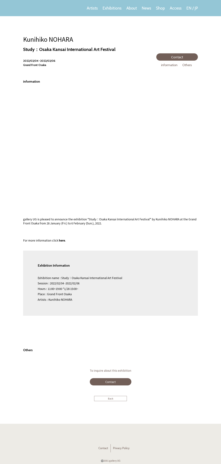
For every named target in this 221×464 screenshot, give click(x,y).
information (169, 65)
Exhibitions (112, 8)
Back (110, 398)
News (146, 8)
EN (188, 8)
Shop (160, 8)
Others (187, 65)
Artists (92, 8)
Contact (177, 57)
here (62, 240)
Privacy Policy (121, 448)
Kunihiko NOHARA (48, 39)
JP (196, 8)
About (131, 8)
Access (176, 8)
